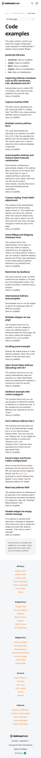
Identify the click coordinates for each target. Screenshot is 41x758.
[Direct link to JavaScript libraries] (3, 55)
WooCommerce (20, 610)
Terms (16, 749)
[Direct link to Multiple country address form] (3, 125)
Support (20, 695)
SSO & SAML (20, 688)
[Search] (32, 3)
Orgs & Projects (20, 678)
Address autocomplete (20, 713)
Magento (20, 613)
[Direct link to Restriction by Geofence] (3, 272)
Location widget (20, 656)
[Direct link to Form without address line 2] (3, 421)
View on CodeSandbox (24, 69)
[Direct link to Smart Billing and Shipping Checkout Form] (3, 236)
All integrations (20, 628)
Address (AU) (20, 571)
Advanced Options (12, 481)
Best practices (20, 649)
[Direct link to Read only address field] (3, 488)
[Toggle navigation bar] (36, 3)
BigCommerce (20, 617)
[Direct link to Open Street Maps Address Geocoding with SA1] (3, 367)
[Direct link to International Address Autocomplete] (3, 297)
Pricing (20, 692)
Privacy (24, 749)
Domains (20, 681)
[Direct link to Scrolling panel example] (3, 347)
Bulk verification (20, 717)
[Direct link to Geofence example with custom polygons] (3, 393)
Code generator (20, 646)
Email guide (20, 660)
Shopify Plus (20, 606)
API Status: (19, 753)
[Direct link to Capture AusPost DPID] (3, 102)
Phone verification (20, 585)
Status (20, 592)
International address (20, 653)
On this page (12, 19)
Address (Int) (20, 578)
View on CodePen (25, 60)
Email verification (20, 581)
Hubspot (20, 621)
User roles (20, 685)
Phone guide (20, 663)
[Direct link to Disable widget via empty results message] (3, 513)
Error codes (20, 588)
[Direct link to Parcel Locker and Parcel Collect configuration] (3, 460)
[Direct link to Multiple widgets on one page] (3, 319)
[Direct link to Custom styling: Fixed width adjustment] (3, 199)
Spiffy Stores (20, 624)
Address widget (20, 642)
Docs (7, 13)
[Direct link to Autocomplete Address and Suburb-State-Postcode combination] (3, 158)
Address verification (20, 710)
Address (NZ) (20, 574)
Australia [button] (23, 741)
